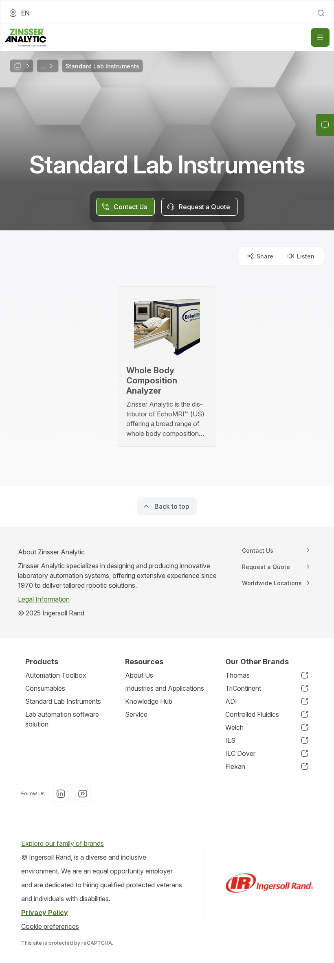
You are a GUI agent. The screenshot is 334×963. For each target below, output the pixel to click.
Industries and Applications (164, 688)
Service (136, 714)
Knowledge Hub (148, 701)
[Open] (320, 37)
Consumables (45, 688)
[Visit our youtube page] (82, 793)
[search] (321, 13)
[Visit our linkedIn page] (60, 793)
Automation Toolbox (55, 675)
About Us (139, 675)
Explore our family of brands (62, 843)
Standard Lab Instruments (63, 701)
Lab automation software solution (62, 719)
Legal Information (44, 599)
